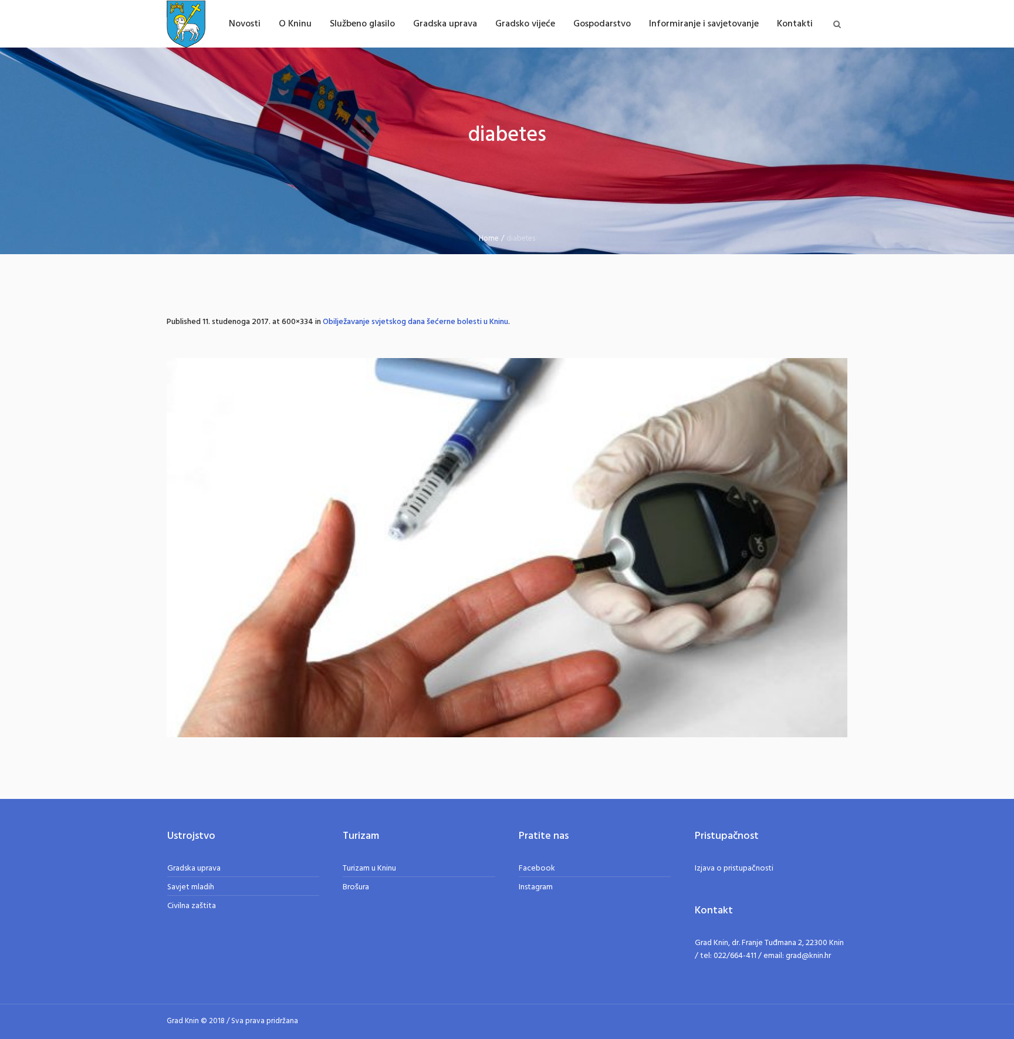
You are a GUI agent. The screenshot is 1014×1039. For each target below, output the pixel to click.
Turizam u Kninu (369, 868)
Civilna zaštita (191, 906)
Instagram (536, 887)
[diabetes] (507, 547)
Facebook (537, 868)
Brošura (356, 887)
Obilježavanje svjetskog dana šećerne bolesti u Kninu (415, 322)
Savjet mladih (190, 887)
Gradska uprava (194, 868)
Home (489, 238)
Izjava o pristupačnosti (734, 868)
